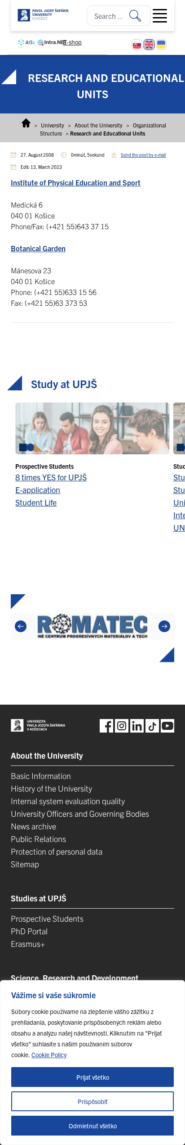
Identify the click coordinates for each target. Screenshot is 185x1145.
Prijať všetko (92, 1077)
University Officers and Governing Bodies (80, 813)
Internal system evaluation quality (68, 801)
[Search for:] (140, 15)
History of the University (51, 788)
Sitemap (25, 864)
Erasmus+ (28, 943)
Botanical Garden (38, 248)
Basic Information (41, 775)
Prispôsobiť (93, 1101)
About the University (99, 125)
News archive (33, 826)
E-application (37, 489)
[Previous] (20, 626)
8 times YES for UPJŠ (51, 477)
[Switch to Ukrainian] (161, 45)
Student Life (36, 502)
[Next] (164, 626)
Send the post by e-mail (143, 155)
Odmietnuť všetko (93, 1126)
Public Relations (38, 838)
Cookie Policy (48, 1054)
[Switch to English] (149, 45)
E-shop (72, 42)
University (52, 125)
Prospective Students (47, 918)
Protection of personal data (56, 851)
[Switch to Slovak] (137, 45)
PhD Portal (29, 931)
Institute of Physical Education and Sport (76, 182)
